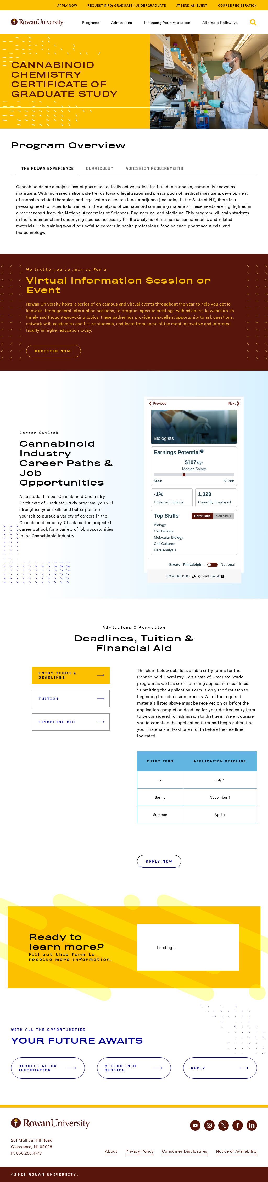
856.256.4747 (29, 1153)
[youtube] (195, 1125)
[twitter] (223, 1125)
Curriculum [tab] (99, 168)
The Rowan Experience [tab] (47, 168)
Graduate (123, 5)
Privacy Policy (139, 1151)
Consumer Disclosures (185, 1151)
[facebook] (237, 1125)
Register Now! (53, 351)
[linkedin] (252, 1125)
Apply (198, 1068)
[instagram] (209, 1125)
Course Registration (237, 5)
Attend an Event (192, 5)
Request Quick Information (38, 1068)
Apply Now (67, 5)
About (111, 1151)
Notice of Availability (236, 1151)
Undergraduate (151, 5)
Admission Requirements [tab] (154, 168)
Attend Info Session (121, 1068)
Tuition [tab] (48, 698)
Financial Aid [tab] (56, 722)
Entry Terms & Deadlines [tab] (57, 675)
